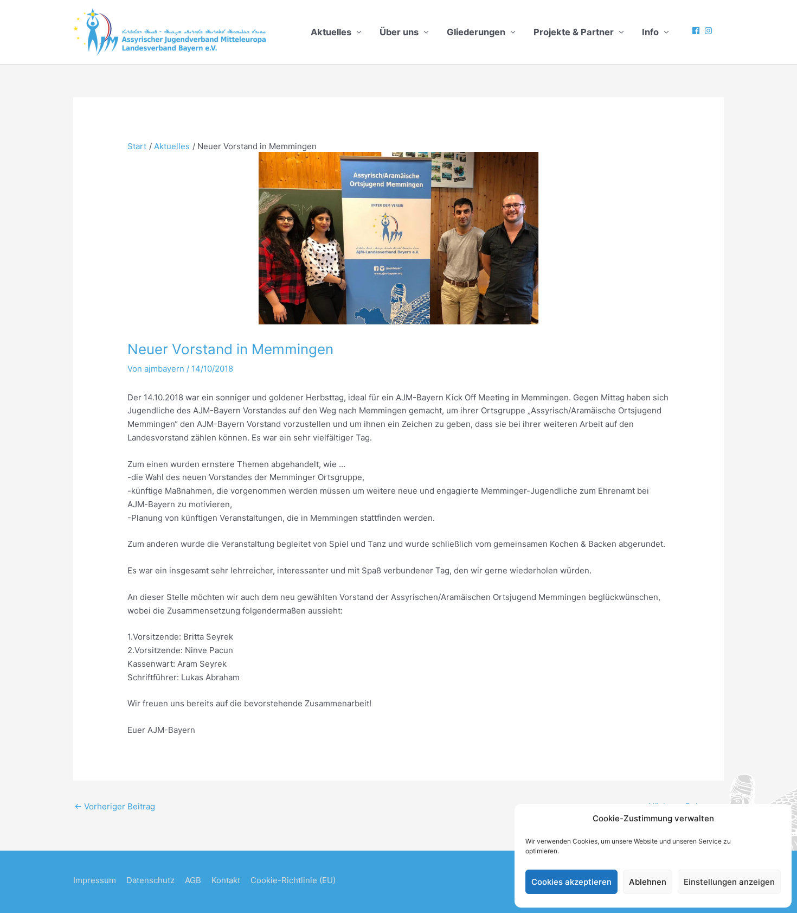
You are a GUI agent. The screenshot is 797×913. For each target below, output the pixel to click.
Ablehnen (647, 882)
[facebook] (697, 31)
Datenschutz (150, 880)
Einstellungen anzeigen (729, 882)
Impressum (94, 880)
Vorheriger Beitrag (114, 806)
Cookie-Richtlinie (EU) (293, 880)
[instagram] (709, 31)
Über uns (399, 32)
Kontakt (225, 880)
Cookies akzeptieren (571, 882)
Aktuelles (331, 32)
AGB (193, 880)
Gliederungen (476, 32)
